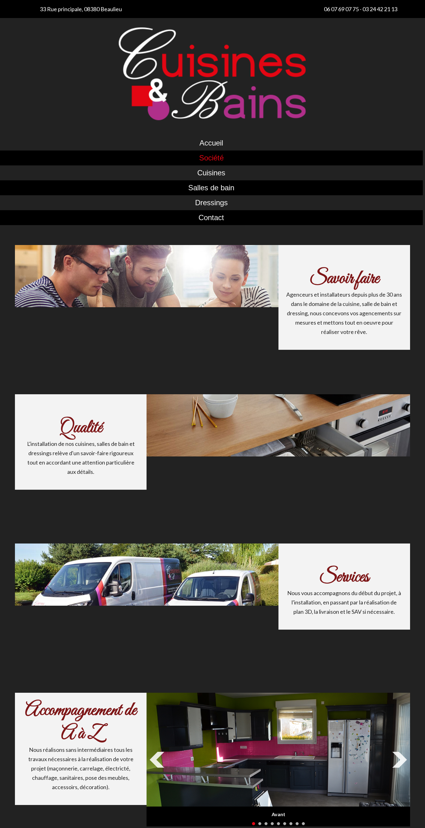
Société (211, 158)
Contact (211, 217)
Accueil (211, 143)
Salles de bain (211, 187)
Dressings (211, 202)
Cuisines (211, 173)
